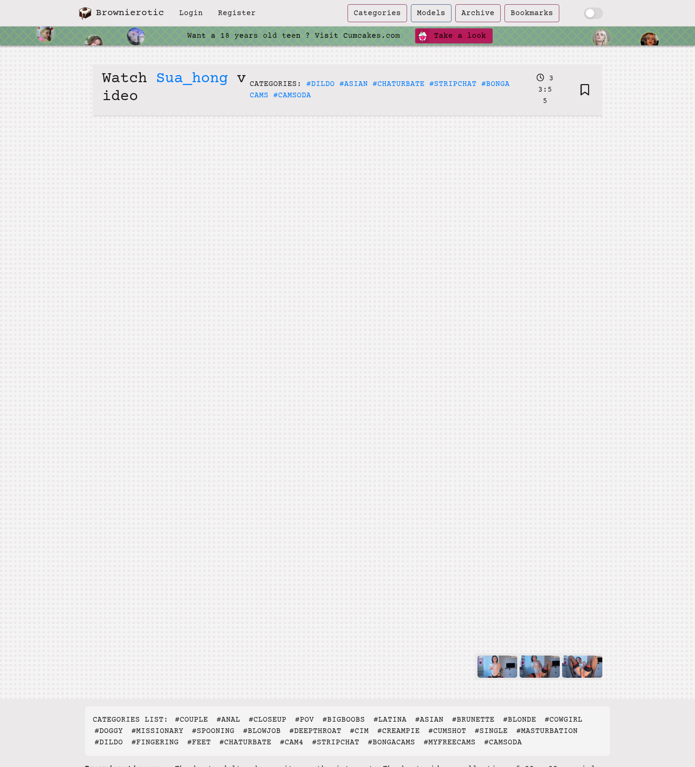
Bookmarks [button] (532, 13)
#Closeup (268, 720)
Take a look (457, 36)
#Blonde (519, 720)
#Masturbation (547, 731)
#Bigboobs (343, 720)
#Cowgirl (563, 720)
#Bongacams (391, 742)
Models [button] (431, 13)
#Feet (199, 742)
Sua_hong (192, 78)
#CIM (359, 731)
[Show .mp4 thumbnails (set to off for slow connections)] (593, 13)
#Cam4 (292, 742)
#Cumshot (447, 731)
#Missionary (157, 731)
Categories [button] (377, 13)
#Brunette (473, 720)
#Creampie (398, 731)
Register (237, 13)
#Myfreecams (450, 742)
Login (191, 13)
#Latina (390, 720)
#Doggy (109, 731)
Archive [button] (478, 13)
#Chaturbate (399, 84)
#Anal (228, 720)
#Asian (353, 84)
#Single (491, 731)
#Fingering (155, 742)
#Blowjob (262, 731)
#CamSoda (292, 95)
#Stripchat (453, 84)
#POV (304, 720)
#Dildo (320, 84)
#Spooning (213, 731)
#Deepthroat (315, 731)
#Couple (191, 720)
